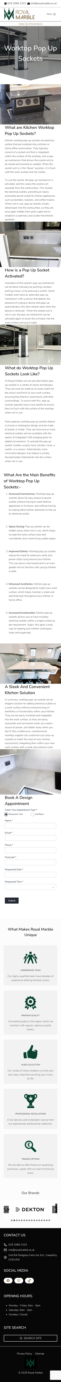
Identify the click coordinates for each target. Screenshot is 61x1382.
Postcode (10, 857)
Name (9, 820)
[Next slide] (54, 1209)
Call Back (39, 814)
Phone (9, 845)
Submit (11, 900)
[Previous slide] (6, 1209)
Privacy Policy (24, 1353)
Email (8, 833)
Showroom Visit (15, 814)
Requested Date (14, 869)
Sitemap (39, 1353)
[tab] (12, 1220)
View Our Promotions (30, 23)
